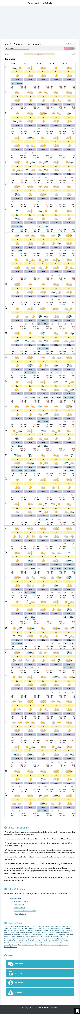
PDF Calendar (19, 904)
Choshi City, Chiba (22, 928)
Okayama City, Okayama (33, 939)
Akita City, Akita (67, 926)
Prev (8, 54)
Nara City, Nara (64, 936)
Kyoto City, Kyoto (30, 926)
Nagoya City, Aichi (56, 926)
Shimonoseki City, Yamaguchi (59, 945)
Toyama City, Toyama (10, 945)
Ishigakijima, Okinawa (60, 939)
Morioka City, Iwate (47, 932)
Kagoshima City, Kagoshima (12, 934)
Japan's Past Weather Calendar (40, 3)
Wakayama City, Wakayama (26, 945)
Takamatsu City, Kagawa (61, 932)
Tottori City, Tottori (57, 943)
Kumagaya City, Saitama (35, 940)
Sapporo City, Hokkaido (50, 930)
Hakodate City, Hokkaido (65, 930)
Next (72, 54)
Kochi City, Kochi (43, 934)
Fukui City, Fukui (48, 928)
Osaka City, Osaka (18, 926)
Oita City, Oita (21, 939)
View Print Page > (70, 44)
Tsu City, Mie (69, 934)
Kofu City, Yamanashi (10, 947)
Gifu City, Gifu (8, 930)
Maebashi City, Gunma (20, 930)
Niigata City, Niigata (10, 939)
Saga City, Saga (22, 940)
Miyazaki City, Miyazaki (23, 936)
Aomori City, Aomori (10, 928)
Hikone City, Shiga (49, 940)
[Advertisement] (40, 22)
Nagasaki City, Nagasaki (51, 936)
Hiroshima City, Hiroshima (35, 930)
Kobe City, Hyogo (9, 932)
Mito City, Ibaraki (20, 932)
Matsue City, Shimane (61, 940)
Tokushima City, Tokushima (42, 943)
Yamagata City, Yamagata (42, 945)
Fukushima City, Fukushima (62, 928)
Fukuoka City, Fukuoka (43, 926)
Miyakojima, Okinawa (10, 940)
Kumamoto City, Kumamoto (57, 934)
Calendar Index (15, 898)
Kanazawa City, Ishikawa (33, 932)
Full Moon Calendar (21, 901)
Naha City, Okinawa (47, 939)
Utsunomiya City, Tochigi (27, 943)
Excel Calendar (19, 908)
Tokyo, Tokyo (8, 926)
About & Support (20, 914)
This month (40, 54)
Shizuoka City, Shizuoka (11, 943)
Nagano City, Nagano (37, 936)
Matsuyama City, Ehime (35, 928)
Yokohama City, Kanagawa (29, 934)
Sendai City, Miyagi (9, 936)
